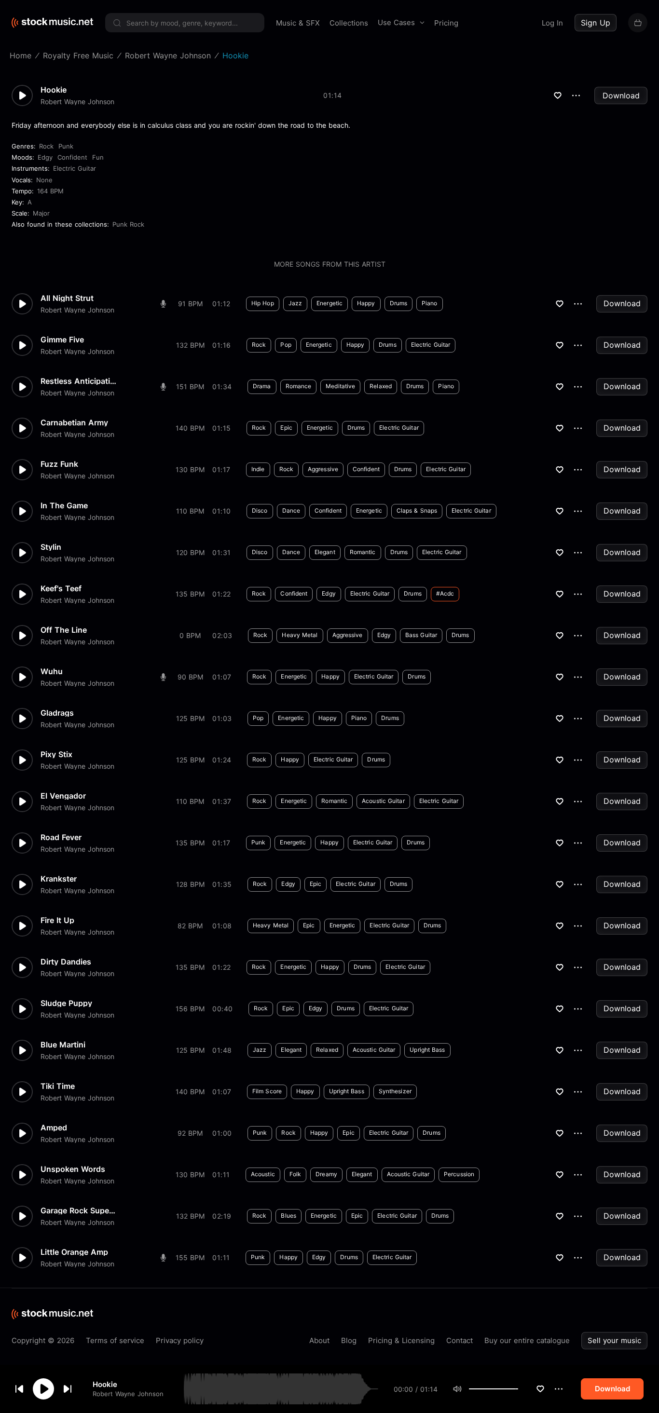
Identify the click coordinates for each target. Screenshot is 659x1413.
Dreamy (326, 1174)
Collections (349, 22)
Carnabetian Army (74, 422)
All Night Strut (67, 298)
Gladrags (57, 713)
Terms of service (115, 1340)
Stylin (51, 547)
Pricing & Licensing (401, 1340)
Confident (72, 157)
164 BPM (50, 191)
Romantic (363, 552)
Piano (430, 303)
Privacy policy (180, 1340)
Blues (288, 1215)
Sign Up (595, 22)
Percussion (459, 1174)
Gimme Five (62, 339)
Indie (258, 469)
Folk (295, 1174)
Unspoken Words (73, 1169)
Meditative (340, 386)
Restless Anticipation (79, 381)
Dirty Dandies (66, 961)
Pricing (446, 22)
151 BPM (190, 386)
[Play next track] (67, 1389)
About (319, 1340)
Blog (349, 1340)
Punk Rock (128, 224)
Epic (286, 427)
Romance (299, 386)
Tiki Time (58, 1086)
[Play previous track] (19, 1389)
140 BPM (190, 428)
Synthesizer (395, 1091)
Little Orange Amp (74, 1252)
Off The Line (64, 630)
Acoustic (263, 1174)
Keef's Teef (61, 588)
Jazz (295, 303)
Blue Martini (63, 1044)
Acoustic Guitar (383, 800)
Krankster (59, 879)
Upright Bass (427, 1049)
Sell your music (614, 1340)
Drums (399, 303)
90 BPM (190, 677)
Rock (46, 146)
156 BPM (190, 1009)
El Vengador (63, 796)
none (44, 180)
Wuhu (52, 671)
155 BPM (190, 1257)
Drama (262, 386)
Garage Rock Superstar (79, 1210)
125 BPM (190, 718)
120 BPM (190, 552)
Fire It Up (57, 920)
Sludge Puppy (66, 1003)
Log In (552, 22)
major (41, 213)
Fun (98, 157)
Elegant (325, 552)
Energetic (329, 303)
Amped (54, 1127)
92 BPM (190, 1133)
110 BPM (190, 511)
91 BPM (190, 303)
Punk (65, 146)
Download (621, 95)
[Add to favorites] (540, 1389)
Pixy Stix (56, 754)
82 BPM (190, 926)
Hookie (105, 1384)
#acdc (445, 593)
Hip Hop (262, 303)
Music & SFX (298, 22)
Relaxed (381, 386)
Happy (366, 303)
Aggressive (323, 469)
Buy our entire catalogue (527, 1340)
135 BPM (190, 594)
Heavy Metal (299, 635)
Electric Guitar (74, 168)
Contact (459, 1340)
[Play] (43, 1388)
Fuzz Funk (59, 464)
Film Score (267, 1091)
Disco (260, 510)
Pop (285, 344)
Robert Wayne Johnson (128, 1394)
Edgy (45, 157)
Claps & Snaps (417, 510)
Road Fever (61, 837)
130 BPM (190, 469)
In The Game (64, 505)
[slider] (518, 1388)
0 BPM (190, 635)
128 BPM (190, 884)
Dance (291, 510)
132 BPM (190, 345)
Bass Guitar (421, 635)
